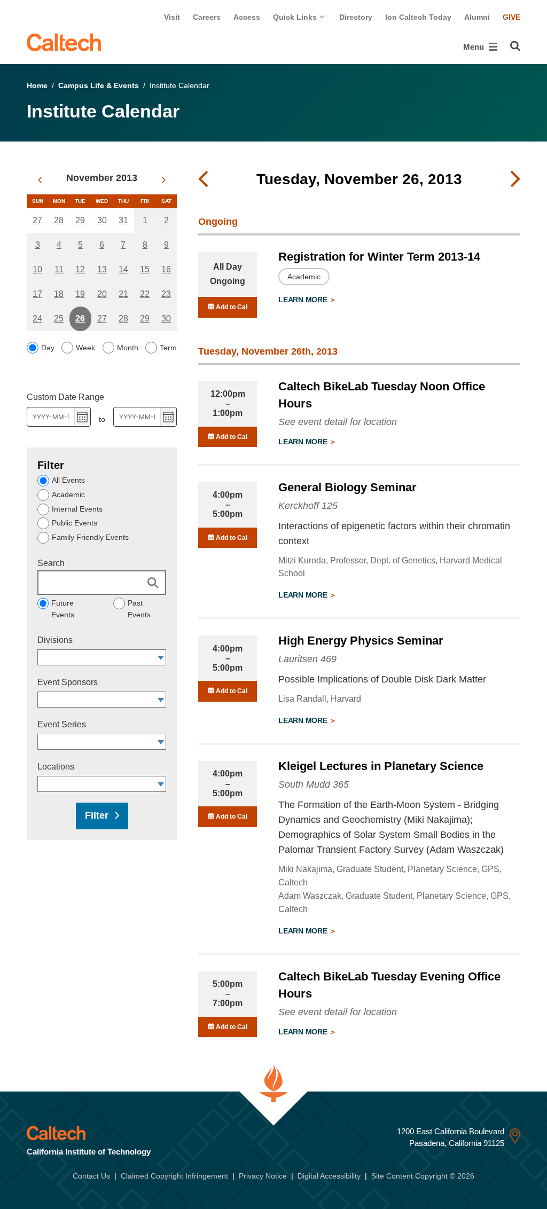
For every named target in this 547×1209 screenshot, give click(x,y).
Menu (474, 46)
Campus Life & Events (98, 85)
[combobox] (96, 657)
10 (37, 269)
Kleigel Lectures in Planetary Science (380, 766)
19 (80, 294)
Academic (68, 494)
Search (51, 563)
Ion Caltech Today (418, 17)
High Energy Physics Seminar (360, 640)
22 (145, 294)
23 (166, 294)
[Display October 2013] (40, 180)
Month (127, 347)
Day (47, 347)
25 (59, 318)
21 (123, 294)
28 (59, 220)
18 (59, 294)
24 (37, 318)
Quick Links (296, 17)
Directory (355, 17)
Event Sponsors (67, 682)
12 (80, 269)
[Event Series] (161, 742)
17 (37, 294)
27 (37, 220)
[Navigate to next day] (515, 179)
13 (102, 269)
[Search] (515, 46)
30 (102, 220)
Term (168, 347)
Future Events (62, 609)
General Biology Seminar (347, 487)
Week (85, 347)
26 (80, 318)
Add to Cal (230, 307)
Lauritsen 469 (307, 659)
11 (59, 269)
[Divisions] (161, 657)
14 (123, 269)
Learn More (303, 299)
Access (246, 17)
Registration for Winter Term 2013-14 (379, 256)
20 (102, 294)
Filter (96, 815)
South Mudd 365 (313, 784)
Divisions (55, 640)
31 (123, 220)
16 (166, 269)
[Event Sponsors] (161, 700)
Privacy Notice (263, 1176)
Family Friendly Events (90, 537)
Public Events (74, 523)
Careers (207, 17)
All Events (68, 480)
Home (37, 85)
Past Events (139, 609)
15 (145, 269)
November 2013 (101, 177)
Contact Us (91, 1176)
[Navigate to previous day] (203, 179)
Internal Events (77, 509)
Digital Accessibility (329, 1176)
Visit (172, 17)
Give (511, 17)
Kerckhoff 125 (308, 505)
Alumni (477, 17)
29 (80, 220)
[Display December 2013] (164, 180)
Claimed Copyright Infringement (174, 1176)
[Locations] (161, 784)
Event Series (61, 724)
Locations (55, 766)
